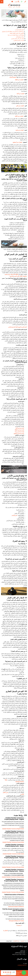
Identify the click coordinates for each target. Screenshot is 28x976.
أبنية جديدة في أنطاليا (19, 429)
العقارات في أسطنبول (17, 142)
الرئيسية (22, 941)
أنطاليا (17, 274)
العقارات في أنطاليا (19, 79)
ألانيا (14, 274)
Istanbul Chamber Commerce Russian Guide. (13, 892)
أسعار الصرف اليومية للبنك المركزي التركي (17, 327)
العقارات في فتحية (20, 130)
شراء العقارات (16, 941)
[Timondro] (14, 5)
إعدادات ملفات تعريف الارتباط (18, 954)
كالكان (21, 276)
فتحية (6, 274)
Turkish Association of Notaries (16, 906)
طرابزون (12, 276)
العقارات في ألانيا (20, 93)
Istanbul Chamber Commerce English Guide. (13, 828)
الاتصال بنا (5, 930)
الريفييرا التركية (13, 77)
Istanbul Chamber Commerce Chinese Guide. (13, 877)
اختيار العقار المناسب (19, 29)
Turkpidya (18, 925)
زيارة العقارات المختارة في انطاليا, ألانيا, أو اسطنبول (13, 31)
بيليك (12, 274)
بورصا (9, 274)
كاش (18, 276)
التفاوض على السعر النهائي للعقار (17, 33)
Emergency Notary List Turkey (16, 920)
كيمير (15, 276)
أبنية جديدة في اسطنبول (19, 433)
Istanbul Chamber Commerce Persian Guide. (13, 867)
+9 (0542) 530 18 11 (22, 965)
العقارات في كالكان (19, 116)
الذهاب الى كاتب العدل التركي (17, 38)
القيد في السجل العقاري (19, 40)
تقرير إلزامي (14, 515)
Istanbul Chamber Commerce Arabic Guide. (13, 853)
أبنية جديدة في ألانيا (20, 428)
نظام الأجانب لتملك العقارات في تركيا (16, 35)
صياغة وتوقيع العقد (20, 36)
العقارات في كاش (20, 105)
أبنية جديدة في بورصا (19, 431)
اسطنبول (25, 276)
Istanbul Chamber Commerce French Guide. (13, 842)
